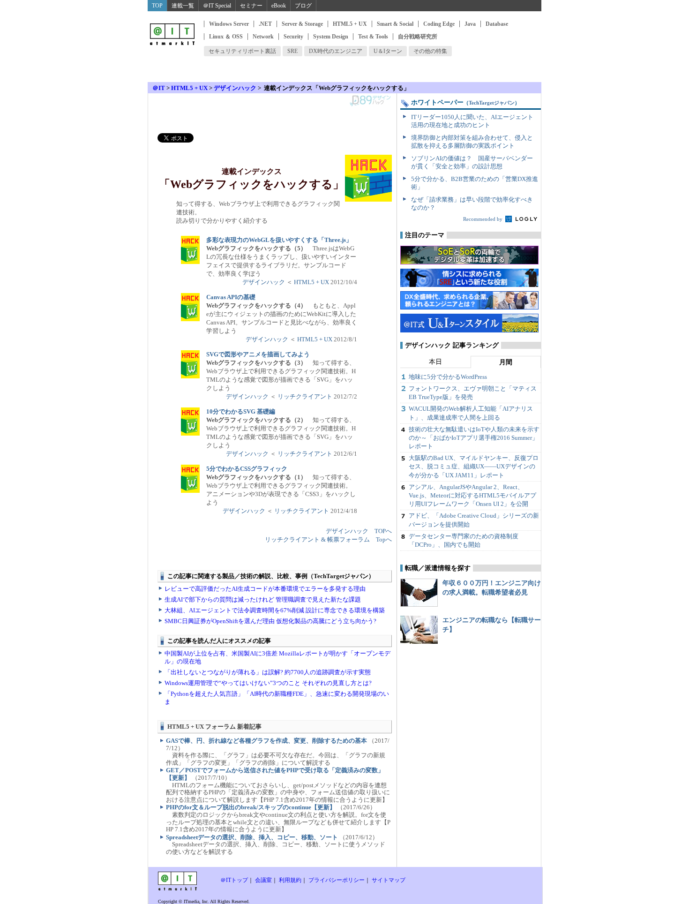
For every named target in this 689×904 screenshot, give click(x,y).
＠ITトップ (234, 880)
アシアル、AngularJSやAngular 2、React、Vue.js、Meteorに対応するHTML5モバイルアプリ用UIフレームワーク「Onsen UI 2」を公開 (472, 495)
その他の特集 (430, 51)
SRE (292, 51)
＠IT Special (217, 5)
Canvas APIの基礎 (230, 297)
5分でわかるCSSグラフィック (246, 468)
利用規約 (290, 880)
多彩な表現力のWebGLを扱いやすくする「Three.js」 (279, 239)
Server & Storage (302, 24)
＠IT (158, 87)
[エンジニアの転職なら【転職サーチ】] (419, 630)
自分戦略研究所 (417, 36)
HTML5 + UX (350, 24)
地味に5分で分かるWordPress (448, 376)
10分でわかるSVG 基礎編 (240, 411)
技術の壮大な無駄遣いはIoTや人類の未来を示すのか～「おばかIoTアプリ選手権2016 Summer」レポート (474, 438)
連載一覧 (183, 5)
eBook (278, 5)
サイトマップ (388, 880)
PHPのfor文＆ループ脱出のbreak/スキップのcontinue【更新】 (251, 807)
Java (470, 24)
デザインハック (235, 87)
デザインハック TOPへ (359, 531)
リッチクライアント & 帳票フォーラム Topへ (328, 539)
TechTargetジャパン (492, 102)
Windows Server (229, 24)
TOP (157, 5)
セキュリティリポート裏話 (242, 51)
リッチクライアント (304, 396)
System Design (330, 36)
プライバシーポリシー (336, 880)
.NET (265, 24)
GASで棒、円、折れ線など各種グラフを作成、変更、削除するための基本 (266, 740)
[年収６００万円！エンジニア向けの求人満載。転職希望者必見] (419, 593)
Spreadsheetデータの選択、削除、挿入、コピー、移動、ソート (252, 837)
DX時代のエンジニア (335, 51)
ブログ (303, 5)
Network (263, 36)
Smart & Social (395, 24)
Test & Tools (373, 36)
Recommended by (483, 219)
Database (497, 24)
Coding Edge (439, 24)
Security (293, 36)
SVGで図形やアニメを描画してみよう (258, 354)
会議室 (263, 880)
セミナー (251, 5)
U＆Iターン (388, 51)
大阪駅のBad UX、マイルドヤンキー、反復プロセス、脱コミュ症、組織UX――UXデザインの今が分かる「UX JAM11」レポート (474, 466)
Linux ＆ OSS (226, 36)
